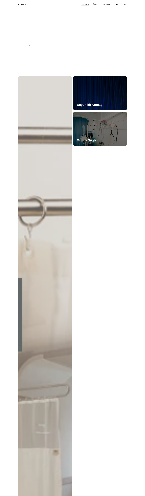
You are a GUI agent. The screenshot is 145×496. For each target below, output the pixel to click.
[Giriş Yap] (117, 4)
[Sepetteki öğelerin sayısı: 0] (125, 4)
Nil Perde (22, 4)
